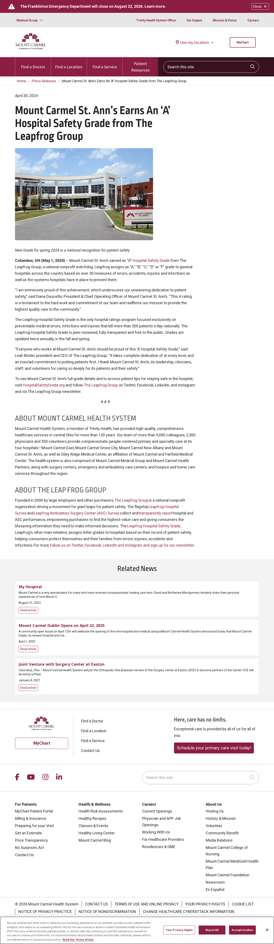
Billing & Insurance (30, 818)
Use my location (194, 42)
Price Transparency (31, 840)
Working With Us (156, 832)
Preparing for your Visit (34, 825)
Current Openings (157, 811)
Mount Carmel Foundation (227, 875)
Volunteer (214, 825)
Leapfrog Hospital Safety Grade (153, 526)
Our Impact (194, 20)
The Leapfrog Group (101, 385)
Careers (253, 20)
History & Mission (221, 818)
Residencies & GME (158, 846)
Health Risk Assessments (101, 811)
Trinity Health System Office (156, 20)
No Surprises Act (29, 847)
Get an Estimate (28, 833)
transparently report (155, 513)
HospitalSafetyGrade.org (44, 385)
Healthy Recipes (92, 818)
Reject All (212, 930)
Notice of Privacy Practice (45, 911)
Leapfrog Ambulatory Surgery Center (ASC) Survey (76, 513)
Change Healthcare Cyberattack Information (188, 911)
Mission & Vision (225, 20)
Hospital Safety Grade (151, 260)
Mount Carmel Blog (95, 840)
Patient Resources (140, 67)
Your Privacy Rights (205, 904)
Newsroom (215, 882)
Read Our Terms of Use (78, 939)
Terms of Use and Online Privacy (147, 904)
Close (257, 6)
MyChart (243, 42)
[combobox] (211, 67)
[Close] (267, 930)
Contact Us (90, 750)
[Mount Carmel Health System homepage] (31, 48)
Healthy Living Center (97, 833)
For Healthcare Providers (163, 839)
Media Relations (219, 840)
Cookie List (243, 904)
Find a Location (68, 66)
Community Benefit (222, 833)
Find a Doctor (33, 66)
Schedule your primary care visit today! (214, 747)
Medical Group (26, 20)
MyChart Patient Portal (34, 811)
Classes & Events (93, 825)
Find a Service (104, 66)
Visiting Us (215, 811)
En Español (215, 889)
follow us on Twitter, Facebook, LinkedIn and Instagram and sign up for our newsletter (122, 545)
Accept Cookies (242, 930)
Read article (137, 599)
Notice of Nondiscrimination (107, 911)
